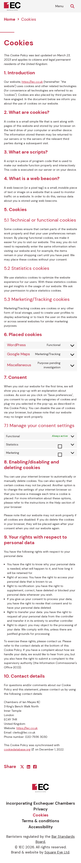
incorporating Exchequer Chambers (40, 803)
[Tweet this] (22, 767)
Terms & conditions (40, 820)
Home (9, 19)
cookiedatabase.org (17, 749)
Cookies (40, 815)
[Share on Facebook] (35, 767)
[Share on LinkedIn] (29, 767)
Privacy (40, 809)
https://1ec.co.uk (32, 82)
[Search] (72, 6)
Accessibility (40, 826)
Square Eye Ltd (56, 852)
